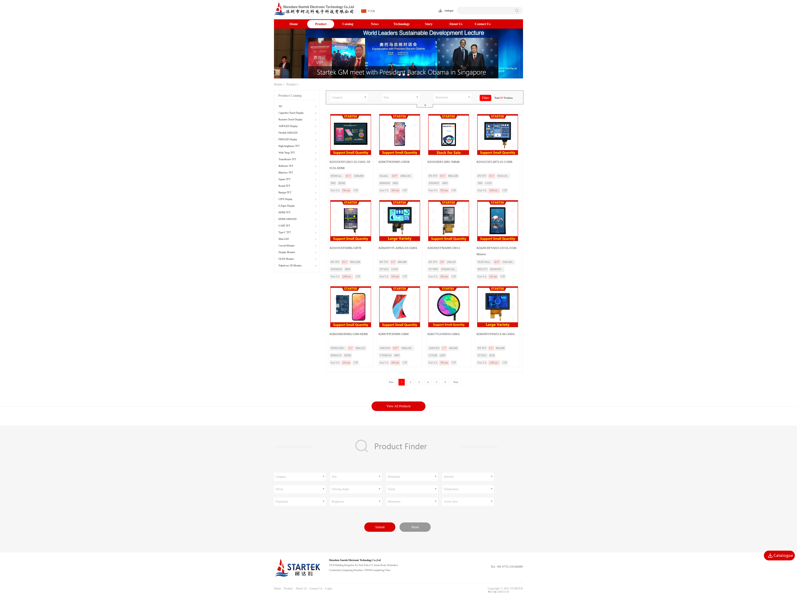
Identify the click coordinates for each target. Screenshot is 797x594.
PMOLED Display (288, 139)
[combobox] (349, 97)
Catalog (347, 24)
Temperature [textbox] (451, 489)
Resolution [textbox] (442, 97)
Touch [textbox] (391, 489)
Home (294, 24)
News (375, 24)
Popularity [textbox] (282, 501)
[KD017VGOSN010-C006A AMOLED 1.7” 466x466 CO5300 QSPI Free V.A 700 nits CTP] (447, 329)
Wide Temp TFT (287, 152)
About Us (455, 24)
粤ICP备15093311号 (498, 591)
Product (320, 24)
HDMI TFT (284, 212)
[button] (399, 74)
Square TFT (284, 179)
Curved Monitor (287, 245)
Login (328, 588)
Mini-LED (284, 239)
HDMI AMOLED (288, 219)
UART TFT (284, 225)
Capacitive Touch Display (291, 112)
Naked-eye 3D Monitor (290, 265)
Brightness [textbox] (338, 501)
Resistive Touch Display (290, 119)
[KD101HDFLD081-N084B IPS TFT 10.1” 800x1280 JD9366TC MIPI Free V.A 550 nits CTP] (447, 157)
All (280, 106)
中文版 (370, 11)
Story (429, 24)
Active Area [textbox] (451, 501)
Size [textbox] (386, 97)
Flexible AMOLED (288, 132)
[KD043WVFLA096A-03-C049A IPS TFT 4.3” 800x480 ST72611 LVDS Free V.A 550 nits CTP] (398, 243)
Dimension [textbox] (394, 501)
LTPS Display (285, 199)
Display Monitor (287, 252)
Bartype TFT (285, 192)
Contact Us (482, 24)
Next (455, 382)
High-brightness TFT (289, 146)
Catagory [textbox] (337, 97)
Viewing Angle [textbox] (340, 489)
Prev (391, 382)
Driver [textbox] (279, 489)
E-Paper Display (287, 205)
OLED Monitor (286, 258)
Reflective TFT (286, 166)
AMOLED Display (288, 126)
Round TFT (284, 185)
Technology (402, 24)
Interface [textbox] (449, 476)
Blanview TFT (286, 172)
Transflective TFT (287, 159)
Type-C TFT (285, 232)
